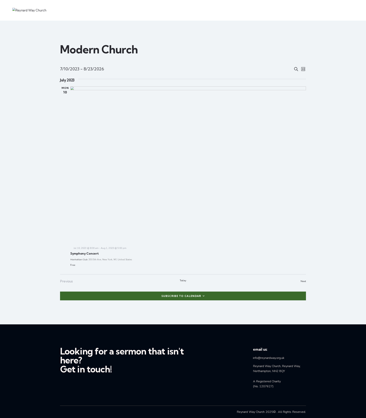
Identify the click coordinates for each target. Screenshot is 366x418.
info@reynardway (264, 358)
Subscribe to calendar (181, 295)
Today (183, 280)
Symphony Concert (84, 253)
